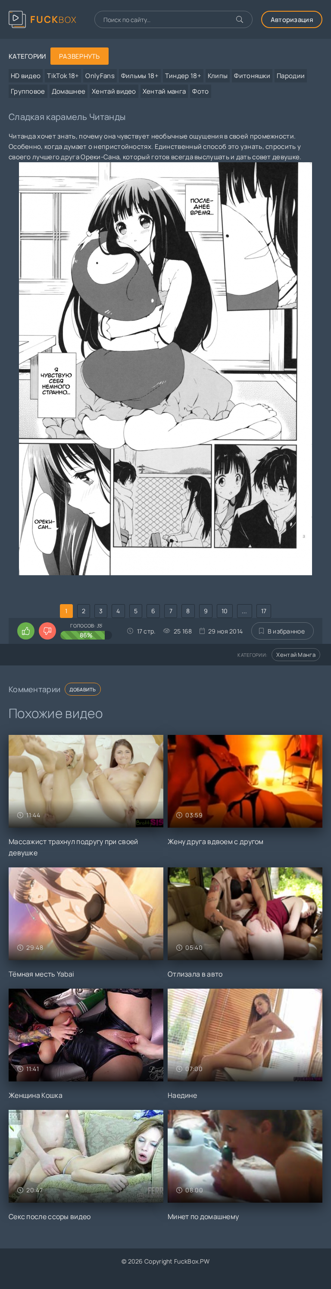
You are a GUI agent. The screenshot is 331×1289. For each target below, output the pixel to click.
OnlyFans (99, 75)
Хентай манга (164, 91)
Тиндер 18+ (183, 75)
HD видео (26, 75)
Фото (200, 91)
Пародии (291, 75)
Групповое (28, 91)
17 (264, 611)
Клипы (218, 75)
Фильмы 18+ (140, 75)
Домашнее (68, 91)
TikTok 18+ (63, 75)
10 (225, 611)
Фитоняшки (252, 75)
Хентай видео (114, 91)
